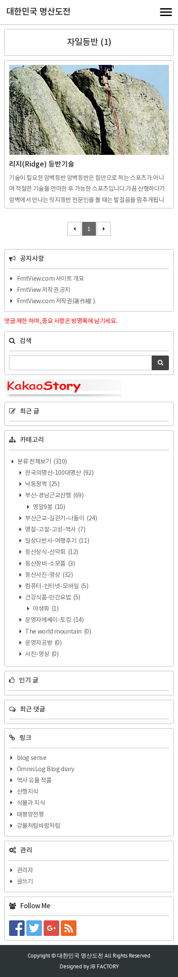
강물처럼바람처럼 (38, 826)
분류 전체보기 (41, 461)
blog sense (32, 758)
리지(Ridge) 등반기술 (41, 164)
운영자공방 (43, 643)
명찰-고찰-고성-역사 (55, 529)
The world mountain (57, 631)
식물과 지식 (31, 803)
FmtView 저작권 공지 (43, 290)
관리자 (25, 870)
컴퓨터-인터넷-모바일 (56, 586)
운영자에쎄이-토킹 (54, 620)
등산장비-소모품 (49, 564)
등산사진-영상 (48, 575)
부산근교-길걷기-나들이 (60, 518)
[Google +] (52, 928)
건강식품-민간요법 (52, 597)
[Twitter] (35, 928)
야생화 (45, 608)
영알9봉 (48, 507)
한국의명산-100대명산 (59, 473)
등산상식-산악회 (51, 552)
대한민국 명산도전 (38, 12)
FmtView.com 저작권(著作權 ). (56, 301)
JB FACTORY (104, 966)
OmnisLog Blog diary (45, 769)
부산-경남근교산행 (54, 495)
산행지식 (27, 791)
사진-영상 (41, 654)
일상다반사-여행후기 (56, 541)
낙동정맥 (42, 484)
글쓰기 (25, 881)
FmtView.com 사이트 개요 (50, 278)
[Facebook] (17, 928)
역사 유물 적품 (34, 780)
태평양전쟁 (30, 814)
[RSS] (69, 928)
